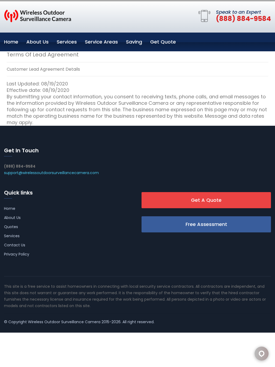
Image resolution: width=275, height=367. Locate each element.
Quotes (11, 226)
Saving (134, 41)
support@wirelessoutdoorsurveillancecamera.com (51, 172)
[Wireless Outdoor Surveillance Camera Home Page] (37, 15)
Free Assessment (206, 224)
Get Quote (163, 41)
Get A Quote (206, 200)
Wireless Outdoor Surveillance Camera (64, 322)
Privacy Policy (16, 254)
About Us (37, 41)
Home (11, 41)
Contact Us (14, 245)
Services (67, 41)
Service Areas (101, 41)
